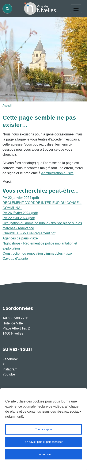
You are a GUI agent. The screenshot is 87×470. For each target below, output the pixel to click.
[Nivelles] (40, 8)
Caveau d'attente (15, 258)
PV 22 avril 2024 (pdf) (19, 218)
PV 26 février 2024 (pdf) (20, 213)
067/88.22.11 (19, 318)
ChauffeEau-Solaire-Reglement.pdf (29, 233)
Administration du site (57, 173)
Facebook (10, 359)
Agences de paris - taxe (20, 238)
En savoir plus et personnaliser (44, 441)
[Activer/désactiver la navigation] (76, 8)
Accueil (7, 105)
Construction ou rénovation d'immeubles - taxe (37, 253)
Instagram (10, 369)
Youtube (9, 374)
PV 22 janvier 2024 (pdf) (21, 198)
